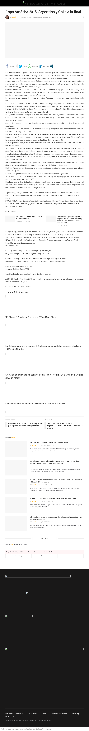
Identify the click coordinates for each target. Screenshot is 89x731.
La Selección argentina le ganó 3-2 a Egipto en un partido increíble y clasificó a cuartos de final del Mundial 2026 (70, 220)
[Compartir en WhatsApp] (33, 66)
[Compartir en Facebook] (10, 66)
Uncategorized (46, 17)
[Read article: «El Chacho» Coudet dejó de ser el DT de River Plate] (10, 219)
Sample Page (75, 714)
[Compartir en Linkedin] (44, 66)
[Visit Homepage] (44, 3)
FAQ (28, 714)
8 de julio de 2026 (63, 225)
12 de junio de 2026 (44, 522)
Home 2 (35, 714)
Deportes (37, 17)
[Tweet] (23, 66)
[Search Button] (83, 3)
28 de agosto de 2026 (23, 221)
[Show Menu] (6, 3)
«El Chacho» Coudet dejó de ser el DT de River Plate (29, 218)
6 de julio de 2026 (43, 484)
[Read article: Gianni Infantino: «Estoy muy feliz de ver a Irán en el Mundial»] (16, 505)
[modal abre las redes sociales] (52, 66)
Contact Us (19, 714)
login (12, 544)
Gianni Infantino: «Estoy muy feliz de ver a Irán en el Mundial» (53, 498)
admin (14, 17)
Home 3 (44, 714)
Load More (44, 538)
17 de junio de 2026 (44, 501)
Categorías (9, 714)
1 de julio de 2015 (26, 17)
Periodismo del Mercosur (59, 714)
